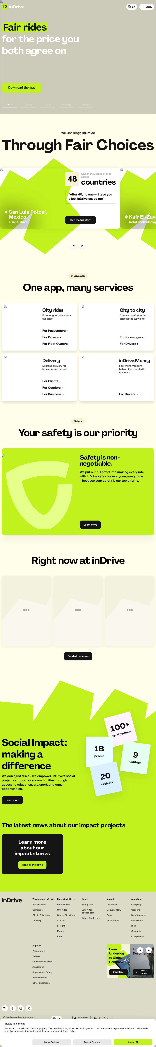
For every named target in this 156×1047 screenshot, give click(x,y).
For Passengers (54, 331)
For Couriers (51, 388)
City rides (37, 910)
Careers (135, 910)
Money (60, 931)
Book (109, 915)
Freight (61, 926)
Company (136, 904)
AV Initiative (113, 920)
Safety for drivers (91, 918)
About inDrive (39, 978)
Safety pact (88, 904)
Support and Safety (42, 972)
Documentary (114, 910)
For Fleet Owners (55, 344)
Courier (61, 920)
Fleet (60, 936)
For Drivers (50, 337)
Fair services (39, 904)
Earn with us (63, 904)
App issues (38, 967)
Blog (133, 926)
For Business (51, 394)
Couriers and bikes (42, 962)
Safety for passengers (88, 911)
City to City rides (41, 915)
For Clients (50, 381)
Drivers (36, 956)
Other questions (41, 983)
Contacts (136, 931)
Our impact (112, 904)
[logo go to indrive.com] (13, 6)
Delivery (36, 920)
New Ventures (138, 915)
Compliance (137, 936)
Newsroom (137, 920)
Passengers (38, 951)
